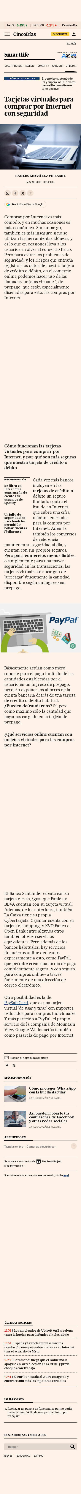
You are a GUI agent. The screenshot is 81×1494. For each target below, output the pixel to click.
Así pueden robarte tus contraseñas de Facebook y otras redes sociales (51, 1117)
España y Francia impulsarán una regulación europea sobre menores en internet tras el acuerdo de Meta (39, 1347)
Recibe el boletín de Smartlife (29, 1057)
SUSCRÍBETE (60, 34)
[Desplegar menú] (7, 34)
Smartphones (13, 66)
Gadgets (57, 66)
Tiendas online (13, 1146)
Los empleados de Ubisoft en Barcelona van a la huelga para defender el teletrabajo (38, 1333)
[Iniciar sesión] (74, 34)
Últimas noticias (18, 1322)
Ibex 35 (10, 25)
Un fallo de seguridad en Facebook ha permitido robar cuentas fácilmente (15, 523)
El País (71, 43)
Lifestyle (71, 66)
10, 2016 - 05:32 (40, 182)
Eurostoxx (23, 1456)
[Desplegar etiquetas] (74, 1146)
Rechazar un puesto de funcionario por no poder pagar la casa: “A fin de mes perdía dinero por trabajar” (40, 1412)
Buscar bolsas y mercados (25, 1435)
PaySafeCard (16, 1002)
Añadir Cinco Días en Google (27, 204)
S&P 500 (38, 25)
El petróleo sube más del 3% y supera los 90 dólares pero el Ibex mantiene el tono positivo (58, 84)
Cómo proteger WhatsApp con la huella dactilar (52, 1090)
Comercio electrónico (41, 1146)
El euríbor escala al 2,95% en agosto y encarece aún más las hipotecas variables (36, 1379)
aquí (66, 1175)
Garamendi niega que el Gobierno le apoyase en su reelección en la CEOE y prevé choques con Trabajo (37, 1364)
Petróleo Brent (71, 25)
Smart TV (43, 66)
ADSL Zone (66, 55)
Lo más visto (14, 1399)
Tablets (30, 66)
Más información (13, 1165)
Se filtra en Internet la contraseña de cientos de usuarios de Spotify (15, 494)
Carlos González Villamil (40, 176)
